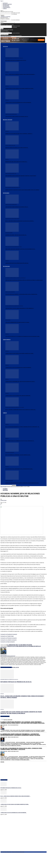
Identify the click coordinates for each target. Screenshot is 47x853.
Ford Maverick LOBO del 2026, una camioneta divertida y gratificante (20, 175)
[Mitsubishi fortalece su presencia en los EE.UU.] (12, 56)
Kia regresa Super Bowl (9, 452)
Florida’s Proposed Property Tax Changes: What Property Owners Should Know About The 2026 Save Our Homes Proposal (22, 722)
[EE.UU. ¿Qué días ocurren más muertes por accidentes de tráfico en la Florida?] (12, 406)
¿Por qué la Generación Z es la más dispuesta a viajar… (17, 322)
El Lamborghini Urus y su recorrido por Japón (19, 645)
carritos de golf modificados (11, 114)
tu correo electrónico (16, 19)
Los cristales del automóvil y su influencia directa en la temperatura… (21, 294)
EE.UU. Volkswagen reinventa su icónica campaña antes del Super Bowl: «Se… (22, 426)
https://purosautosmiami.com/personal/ (7, 655)
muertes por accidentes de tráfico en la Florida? (14, 407)
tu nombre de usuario (16, 12)
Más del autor (15, 667)
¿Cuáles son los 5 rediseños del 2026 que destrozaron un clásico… (20, 381)
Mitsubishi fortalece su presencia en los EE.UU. (15, 60)
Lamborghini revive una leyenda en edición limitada (16, 263)
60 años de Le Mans (8, 232)
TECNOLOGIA (6, 6)
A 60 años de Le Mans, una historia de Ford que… (16, 235)
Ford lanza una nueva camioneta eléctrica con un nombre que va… (20, 249)
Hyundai (4, 486)
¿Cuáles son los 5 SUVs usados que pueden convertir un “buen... (14, 804)
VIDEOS (5, 8)
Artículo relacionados (6, 667)
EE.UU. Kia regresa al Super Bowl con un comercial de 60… (18, 454)
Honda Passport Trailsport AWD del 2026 (12, 187)
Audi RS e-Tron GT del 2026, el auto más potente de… (16, 147)
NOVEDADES (6, 5)
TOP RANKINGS (6, 7)
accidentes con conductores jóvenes (12, 218)
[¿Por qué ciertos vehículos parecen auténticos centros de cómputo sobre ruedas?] (12, 276)
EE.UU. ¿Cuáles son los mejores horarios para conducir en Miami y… (20, 74)
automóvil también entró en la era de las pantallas (15, 277)
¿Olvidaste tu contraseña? (5, 16)
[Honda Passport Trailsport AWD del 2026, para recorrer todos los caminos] (12, 186)
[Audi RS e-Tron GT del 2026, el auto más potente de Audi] (12, 144)
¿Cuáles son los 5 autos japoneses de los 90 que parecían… (18, 102)
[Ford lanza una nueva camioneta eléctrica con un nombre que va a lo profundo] (12, 245)
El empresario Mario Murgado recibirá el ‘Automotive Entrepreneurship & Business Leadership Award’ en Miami (20, 734)
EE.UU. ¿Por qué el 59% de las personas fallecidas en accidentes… (19, 221)
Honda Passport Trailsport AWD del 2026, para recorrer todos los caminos (22, 189)
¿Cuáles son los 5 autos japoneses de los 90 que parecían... (13, 812)
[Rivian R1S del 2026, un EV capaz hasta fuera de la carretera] (12, 158)
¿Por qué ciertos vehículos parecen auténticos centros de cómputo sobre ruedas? (24, 280)
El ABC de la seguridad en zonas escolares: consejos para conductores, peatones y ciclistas (21, 749)
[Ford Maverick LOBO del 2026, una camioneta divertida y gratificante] (12, 172)
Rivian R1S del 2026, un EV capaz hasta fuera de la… (16, 161)
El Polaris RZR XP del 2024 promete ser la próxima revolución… (19, 468)
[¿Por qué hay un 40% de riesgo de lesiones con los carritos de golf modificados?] (12, 113)
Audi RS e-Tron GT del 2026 (10, 145)
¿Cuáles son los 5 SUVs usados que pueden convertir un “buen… (19, 88)
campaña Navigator (9, 480)
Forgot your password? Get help (6, 29)
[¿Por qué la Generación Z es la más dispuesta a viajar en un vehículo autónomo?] (12, 318)
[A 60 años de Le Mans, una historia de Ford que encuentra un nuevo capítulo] (12, 231)
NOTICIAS (5, 3)
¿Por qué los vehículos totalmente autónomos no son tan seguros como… (22, 336)
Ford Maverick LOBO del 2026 (10, 173)
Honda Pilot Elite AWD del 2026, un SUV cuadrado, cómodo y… (19, 133)
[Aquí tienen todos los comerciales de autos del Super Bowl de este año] (12, 437)
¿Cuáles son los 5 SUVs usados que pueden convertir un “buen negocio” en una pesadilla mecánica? (21, 712)
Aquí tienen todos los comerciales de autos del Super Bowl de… (19, 440)
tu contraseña (14, 14)
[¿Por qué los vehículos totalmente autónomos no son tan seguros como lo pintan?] (12, 332)
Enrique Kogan (3, 500)
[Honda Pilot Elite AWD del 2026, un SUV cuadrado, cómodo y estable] (12, 130)
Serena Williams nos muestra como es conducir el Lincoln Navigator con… (22, 482)
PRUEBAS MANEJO (7, 4)
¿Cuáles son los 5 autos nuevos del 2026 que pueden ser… (18, 395)
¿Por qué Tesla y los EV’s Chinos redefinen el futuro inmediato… (19, 308)
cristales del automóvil (10, 291)
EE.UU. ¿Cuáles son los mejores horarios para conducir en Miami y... (15, 796)
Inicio (1, 486)
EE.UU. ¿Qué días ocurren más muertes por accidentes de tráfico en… (20, 409)
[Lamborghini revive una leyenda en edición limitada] (12, 259)
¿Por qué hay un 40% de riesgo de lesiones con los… (16, 116)
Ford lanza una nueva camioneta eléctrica (13, 246)
